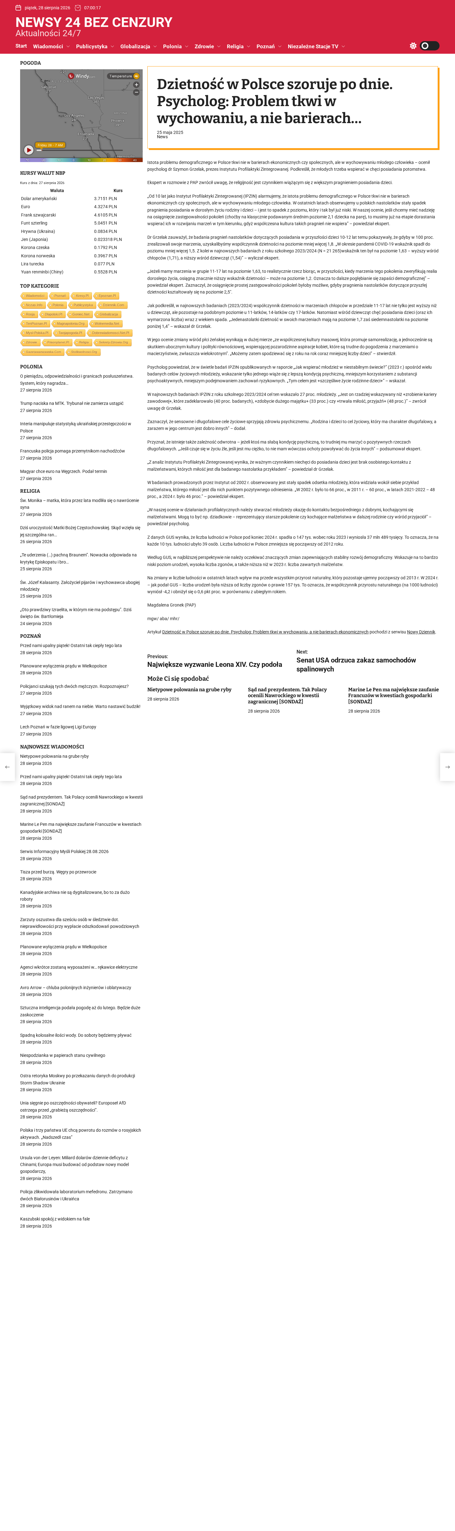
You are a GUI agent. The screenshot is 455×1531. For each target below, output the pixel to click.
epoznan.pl (107, 296)
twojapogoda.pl (70, 333)
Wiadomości (48, 46)
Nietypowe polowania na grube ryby (189, 690)
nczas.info (34, 305)
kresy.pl (82, 296)
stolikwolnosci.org (84, 352)
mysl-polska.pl (37, 333)
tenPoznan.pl (36, 323)
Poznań (266, 46)
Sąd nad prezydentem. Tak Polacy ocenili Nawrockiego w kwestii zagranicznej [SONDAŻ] (287, 696)
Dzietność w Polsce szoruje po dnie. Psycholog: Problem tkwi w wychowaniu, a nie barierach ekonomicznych (265, 631)
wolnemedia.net (107, 323)
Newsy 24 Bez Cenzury (93, 22)
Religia (235, 46)
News (162, 137)
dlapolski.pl (53, 314)
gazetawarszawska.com (43, 352)
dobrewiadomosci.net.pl (110, 333)
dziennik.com (113, 305)
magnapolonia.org (70, 323)
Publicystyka (91, 46)
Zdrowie (204, 46)
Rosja (30, 314)
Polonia (172, 46)
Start (21, 46)
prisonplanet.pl (58, 342)
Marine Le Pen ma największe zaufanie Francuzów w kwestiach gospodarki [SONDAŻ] (393, 696)
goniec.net (80, 314)
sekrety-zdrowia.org (113, 342)
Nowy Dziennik (421, 631)
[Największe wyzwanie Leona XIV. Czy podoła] (7, 767)
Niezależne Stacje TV (313, 46)
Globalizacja (135, 46)
